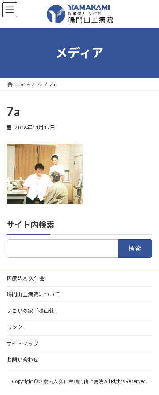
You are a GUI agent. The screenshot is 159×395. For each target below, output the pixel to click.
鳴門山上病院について (33, 294)
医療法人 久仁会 (26, 278)
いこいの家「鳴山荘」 (33, 311)
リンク (15, 327)
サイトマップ (22, 343)
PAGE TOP (146, 373)
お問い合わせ (22, 360)
